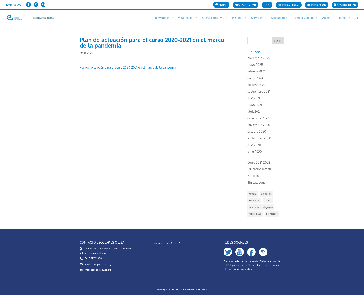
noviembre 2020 (258, 125)
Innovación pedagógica (261, 207)
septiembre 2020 (259, 138)
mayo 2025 (255, 64)
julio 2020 (254, 145)
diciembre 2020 (258, 118)
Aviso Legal (161, 289)
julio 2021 (253, 98)
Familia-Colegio (303, 18)
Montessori (272, 213)
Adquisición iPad (245, 5)
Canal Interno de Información (166, 243)
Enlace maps (86, 253)
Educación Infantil (259, 169)
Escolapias (254, 200)
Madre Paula (255, 213)
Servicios (256, 18)
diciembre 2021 (257, 85)
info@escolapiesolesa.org (98, 264)
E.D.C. (267, 5)
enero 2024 (255, 78)
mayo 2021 (254, 105)
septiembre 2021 (258, 91)
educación (266, 193)
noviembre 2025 (258, 58)
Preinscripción (316, 5)
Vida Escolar (186, 18)
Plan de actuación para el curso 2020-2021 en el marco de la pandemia (128, 67)
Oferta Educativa (212, 18)
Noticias (253, 176)
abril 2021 (254, 111)
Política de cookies (199, 289)
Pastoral (237, 18)
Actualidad (278, 18)
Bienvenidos (161, 18)
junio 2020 (254, 151)
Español (341, 18)
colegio (253, 193)
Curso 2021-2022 (258, 162)
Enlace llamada (100, 253)
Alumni (326, 18)
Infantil (267, 200)
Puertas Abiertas (288, 5)
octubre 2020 (256, 131)
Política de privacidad (179, 289)
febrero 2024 (256, 71)
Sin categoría (256, 182)
